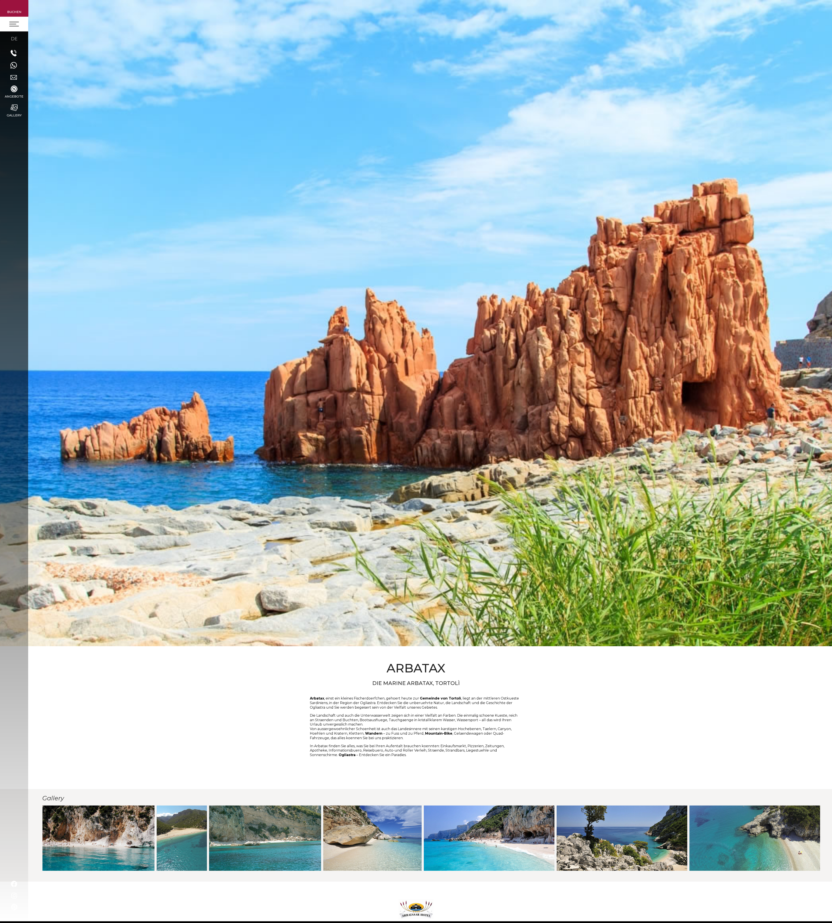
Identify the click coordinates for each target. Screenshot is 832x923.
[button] (14, 8)
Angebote (14, 96)
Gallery (14, 115)
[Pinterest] (14, 907)
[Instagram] (14, 895)
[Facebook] (14, 884)
